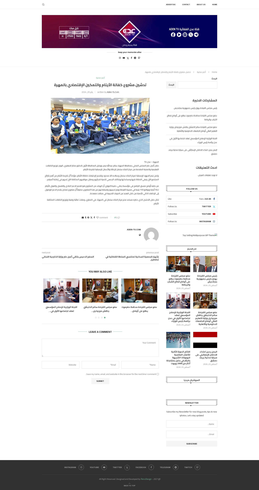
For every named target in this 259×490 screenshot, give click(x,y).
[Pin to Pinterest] (88, 217)
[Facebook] (131, 59)
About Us (201, 4)
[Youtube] (124, 59)
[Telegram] (135, 59)
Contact (186, 4)
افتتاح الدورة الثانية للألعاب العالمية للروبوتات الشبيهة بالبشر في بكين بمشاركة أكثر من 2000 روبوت (178, 357)
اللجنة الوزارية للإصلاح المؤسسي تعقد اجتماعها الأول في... (61, 309)
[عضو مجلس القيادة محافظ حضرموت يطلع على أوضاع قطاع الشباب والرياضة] (139, 291)
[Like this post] (98, 217)
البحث (214, 79)
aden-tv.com (113, 92)
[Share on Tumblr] (85, 217)
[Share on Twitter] (91, 217)
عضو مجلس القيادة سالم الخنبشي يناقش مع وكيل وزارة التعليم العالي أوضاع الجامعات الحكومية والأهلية (193, 129)
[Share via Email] (83, 217)
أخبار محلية (201, 72)
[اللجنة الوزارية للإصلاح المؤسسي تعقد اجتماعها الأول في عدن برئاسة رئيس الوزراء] (61, 291)
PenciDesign (146, 479)
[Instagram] (120, 59)
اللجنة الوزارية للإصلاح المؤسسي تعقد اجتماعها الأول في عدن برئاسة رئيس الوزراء (179, 317)
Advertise (171, 4)
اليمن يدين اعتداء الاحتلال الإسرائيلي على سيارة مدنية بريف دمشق (206, 356)
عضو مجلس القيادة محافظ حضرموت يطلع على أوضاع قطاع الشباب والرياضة (178, 280)
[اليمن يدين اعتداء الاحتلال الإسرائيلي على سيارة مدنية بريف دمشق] (205, 340)
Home (214, 4)
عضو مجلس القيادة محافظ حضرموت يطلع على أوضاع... (139, 309)
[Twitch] (139, 59)
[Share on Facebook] (94, 217)
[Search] (43, 4)
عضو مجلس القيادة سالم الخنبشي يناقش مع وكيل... (100, 309)
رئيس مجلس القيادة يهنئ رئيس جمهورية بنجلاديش (195, 108)
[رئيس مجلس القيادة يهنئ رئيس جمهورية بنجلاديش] (205, 264)
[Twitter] (128, 59)
